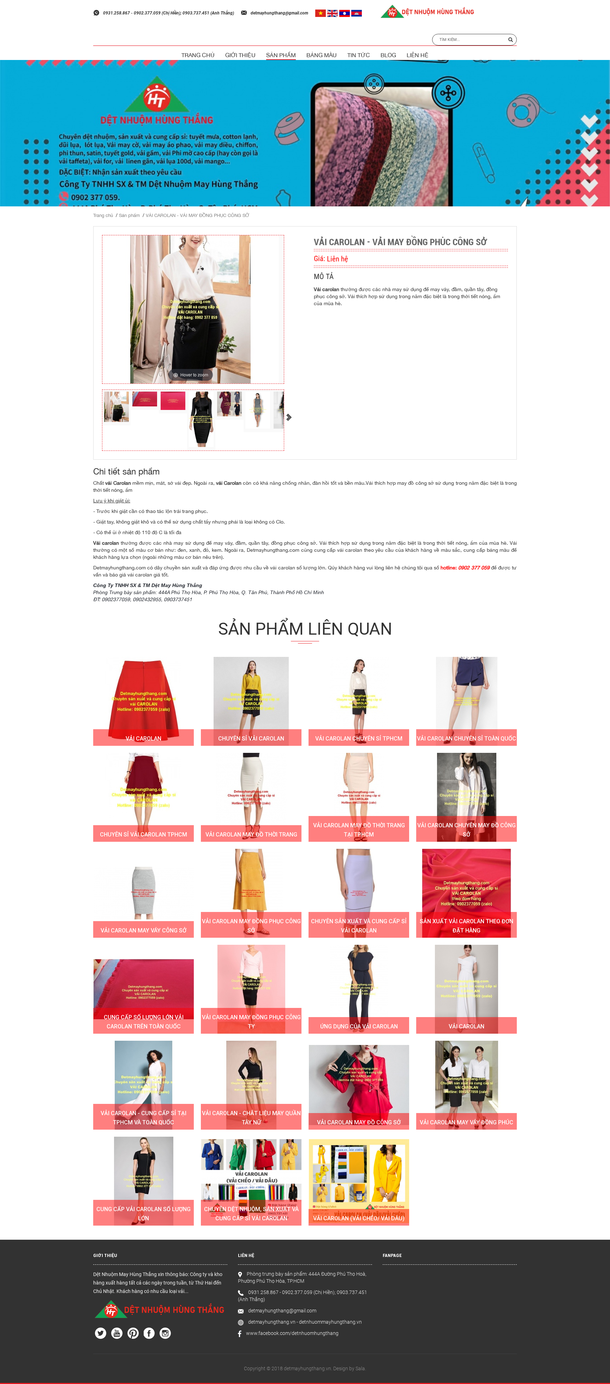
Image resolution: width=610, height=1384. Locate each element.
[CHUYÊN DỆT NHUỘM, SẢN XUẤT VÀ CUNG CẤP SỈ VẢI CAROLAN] (251, 1181)
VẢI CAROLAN (143, 738)
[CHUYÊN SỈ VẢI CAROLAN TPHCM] (143, 797)
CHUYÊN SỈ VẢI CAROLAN (251, 738)
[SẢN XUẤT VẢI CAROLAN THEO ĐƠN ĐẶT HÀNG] (466, 893)
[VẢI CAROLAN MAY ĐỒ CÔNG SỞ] (359, 1085)
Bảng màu (321, 55)
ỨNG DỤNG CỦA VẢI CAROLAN (359, 1026)
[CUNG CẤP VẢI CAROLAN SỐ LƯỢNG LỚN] (143, 1181)
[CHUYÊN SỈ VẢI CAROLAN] (251, 701)
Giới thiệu (240, 55)
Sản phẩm (281, 55)
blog (388, 55)
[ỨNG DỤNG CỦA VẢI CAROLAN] (359, 989)
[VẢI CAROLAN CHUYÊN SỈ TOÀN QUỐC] (466, 701)
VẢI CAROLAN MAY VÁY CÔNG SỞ (143, 930)
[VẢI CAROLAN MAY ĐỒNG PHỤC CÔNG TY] (251, 989)
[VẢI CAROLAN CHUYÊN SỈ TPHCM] (359, 701)
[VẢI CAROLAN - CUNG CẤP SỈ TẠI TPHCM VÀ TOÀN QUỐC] (143, 1085)
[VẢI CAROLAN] (143, 701)
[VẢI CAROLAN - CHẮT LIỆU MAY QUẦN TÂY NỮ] (251, 1085)
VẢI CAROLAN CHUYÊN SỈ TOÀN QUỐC (466, 738)
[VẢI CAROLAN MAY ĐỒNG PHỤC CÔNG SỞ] (251, 893)
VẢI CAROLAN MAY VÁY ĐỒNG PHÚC (466, 1122)
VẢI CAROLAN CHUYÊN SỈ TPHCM (358, 738)
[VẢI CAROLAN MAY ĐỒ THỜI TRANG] (251, 797)
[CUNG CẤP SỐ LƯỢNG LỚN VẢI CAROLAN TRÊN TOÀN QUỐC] (143, 989)
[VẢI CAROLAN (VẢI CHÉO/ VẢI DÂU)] (359, 1181)
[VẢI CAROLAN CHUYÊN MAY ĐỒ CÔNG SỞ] (466, 797)
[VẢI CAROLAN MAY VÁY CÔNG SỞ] (143, 893)
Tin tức (358, 55)
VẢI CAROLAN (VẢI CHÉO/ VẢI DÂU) (359, 1218)
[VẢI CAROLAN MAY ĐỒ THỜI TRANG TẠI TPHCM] (359, 797)
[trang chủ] (160, 1309)
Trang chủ (198, 55)
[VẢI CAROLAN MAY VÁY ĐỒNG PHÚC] (466, 1085)
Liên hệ (418, 55)
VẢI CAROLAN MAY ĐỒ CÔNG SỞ (359, 1122)
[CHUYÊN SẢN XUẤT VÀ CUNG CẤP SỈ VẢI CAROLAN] (359, 893)
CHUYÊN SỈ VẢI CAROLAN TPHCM (143, 834)
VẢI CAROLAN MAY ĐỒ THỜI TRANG (251, 834)
